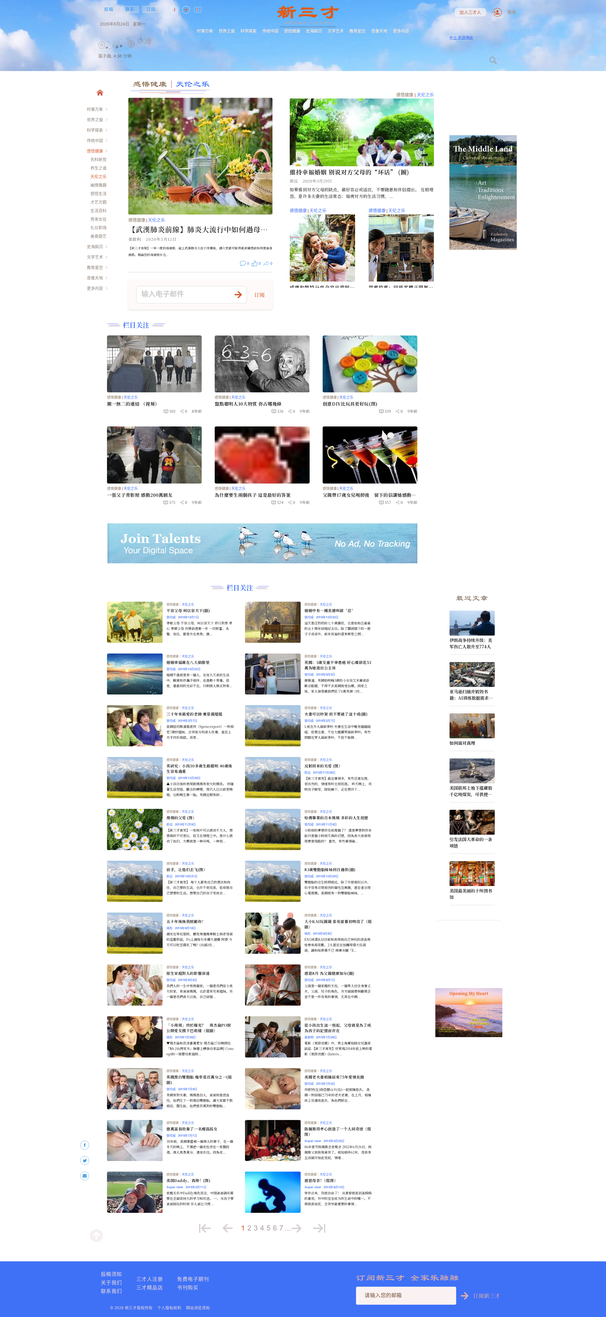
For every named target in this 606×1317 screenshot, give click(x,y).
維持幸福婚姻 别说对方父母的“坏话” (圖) (349, 172)
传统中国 (270, 31)
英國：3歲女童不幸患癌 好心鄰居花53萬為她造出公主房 (337, 665)
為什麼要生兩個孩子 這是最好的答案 (252, 495)
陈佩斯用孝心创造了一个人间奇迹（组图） (337, 1131)
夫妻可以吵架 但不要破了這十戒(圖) (335, 714)
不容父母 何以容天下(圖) (188, 610)
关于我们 (111, 1282)
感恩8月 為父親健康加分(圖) (329, 973)
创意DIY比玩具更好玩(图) (350, 404)
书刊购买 (187, 1287)
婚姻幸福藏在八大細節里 (187, 662)
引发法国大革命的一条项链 (471, 842)
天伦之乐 (98, 177)
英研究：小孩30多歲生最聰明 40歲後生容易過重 (199, 768)
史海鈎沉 (314, 31)
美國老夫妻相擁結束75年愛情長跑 (334, 1077)
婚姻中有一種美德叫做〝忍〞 (330, 610)
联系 (130, 9)
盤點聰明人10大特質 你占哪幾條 (248, 404)
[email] (84, 1176)
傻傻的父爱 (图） (181, 817)
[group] (131, 49)
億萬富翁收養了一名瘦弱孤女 (192, 1129)
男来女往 (98, 219)
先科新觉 (98, 159)
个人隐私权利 (169, 1308)
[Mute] (146, 41)
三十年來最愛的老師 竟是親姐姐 (194, 714)
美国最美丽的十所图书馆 (471, 893)
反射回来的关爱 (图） (323, 766)
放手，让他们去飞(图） (186, 869)
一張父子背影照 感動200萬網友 (140, 495)
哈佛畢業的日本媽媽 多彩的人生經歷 (336, 817)
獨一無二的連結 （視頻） (133, 404)
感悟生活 (98, 194)
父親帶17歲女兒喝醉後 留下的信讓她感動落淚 (369, 495)
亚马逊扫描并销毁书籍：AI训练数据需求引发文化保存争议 (471, 694)
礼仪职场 (98, 228)
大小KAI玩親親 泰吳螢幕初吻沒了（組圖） (338, 924)
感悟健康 (292, 31)
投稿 (109, 9)
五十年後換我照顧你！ (186, 921)
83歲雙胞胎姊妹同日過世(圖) (330, 869)
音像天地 (379, 31)
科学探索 (249, 31)
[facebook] (84, 1145)
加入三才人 (470, 12)
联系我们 (111, 1291)
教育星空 (357, 31)
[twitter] (84, 1160)
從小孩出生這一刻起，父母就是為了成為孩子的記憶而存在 (337, 1027)
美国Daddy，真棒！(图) (188, 1180)
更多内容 (401, 31)
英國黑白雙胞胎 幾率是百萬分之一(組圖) (199, 1079)
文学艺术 (336, 31)
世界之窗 (227, 31)
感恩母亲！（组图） (321, 1180)
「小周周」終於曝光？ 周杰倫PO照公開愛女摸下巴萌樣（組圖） (198, 1027)
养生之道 (98, 168)
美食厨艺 (98, 236)
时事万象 (205, 31)
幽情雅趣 (98, 185)
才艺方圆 (98, 202)
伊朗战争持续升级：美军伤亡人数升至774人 (471, 643)
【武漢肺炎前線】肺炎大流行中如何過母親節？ (198, 229)
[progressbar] (158, 41)
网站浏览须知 (198, 1308)
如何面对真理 (462, 743)
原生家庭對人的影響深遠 (187, 973)
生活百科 (98, 211)
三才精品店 (149, 1287)
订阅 (151, 9)
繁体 (512, 12)
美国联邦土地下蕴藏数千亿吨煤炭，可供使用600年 (472, 791)
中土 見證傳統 (461, 38)
